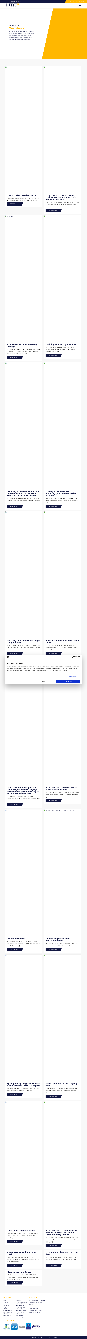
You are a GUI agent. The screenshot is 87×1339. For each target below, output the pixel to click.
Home (4, 1300)
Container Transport (8, 1317)
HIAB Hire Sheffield (21, 1310)
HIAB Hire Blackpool (21, 1304)
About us (5, 1302)
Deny (43, 681)
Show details (73, 676)
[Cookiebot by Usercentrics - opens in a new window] (73, 657)
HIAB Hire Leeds (20, 1308)
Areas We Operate (21, 1317)
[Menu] (79, 5)
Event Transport (7, 1315)
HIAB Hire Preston (21, 1307)
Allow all (68, 681)
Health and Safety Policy (14, 1)
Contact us (6, 1305)
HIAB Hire (5, 1307)
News (4, 1304)
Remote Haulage (7, 1310)
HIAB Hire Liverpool (21, 1302)
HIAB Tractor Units (8, 1308)
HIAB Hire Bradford (21, 1312)
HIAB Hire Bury (20, 1305)
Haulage (18, 1300)
